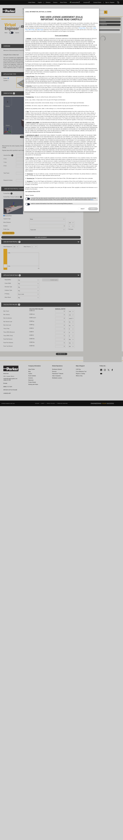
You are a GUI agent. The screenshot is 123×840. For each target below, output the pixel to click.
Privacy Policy (82, 28)
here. (92, 199)
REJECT (83, 208)
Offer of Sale (31, 29)
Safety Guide (40, 29)
